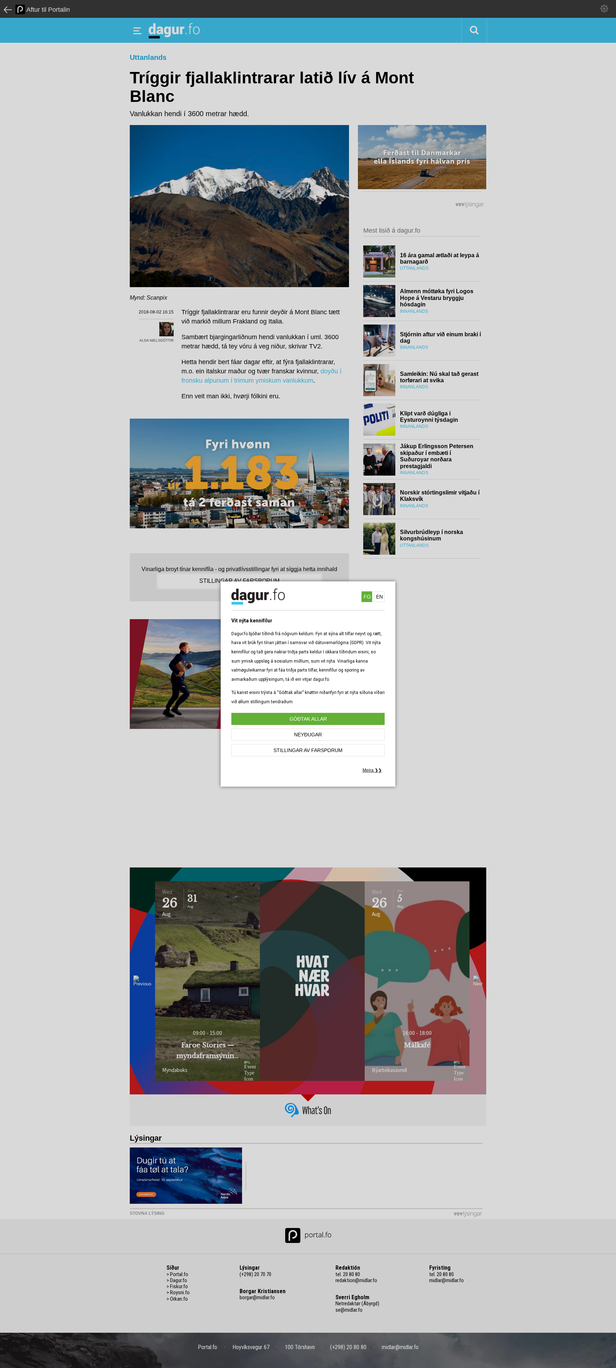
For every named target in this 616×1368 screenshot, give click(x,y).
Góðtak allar (308, 719)
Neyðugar (308, 734)
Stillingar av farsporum (308, 750)
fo (367, 597)
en (379, 597)
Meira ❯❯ (372, 770)
